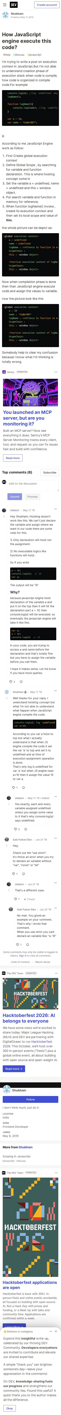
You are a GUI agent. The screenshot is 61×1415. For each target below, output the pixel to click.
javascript (34, 54)
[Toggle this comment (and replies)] (4, 516)
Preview (32, 496)
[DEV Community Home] (13, 4)
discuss (18, 54)
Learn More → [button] (14, 1326)
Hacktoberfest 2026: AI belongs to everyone (29, 1018)
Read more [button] (13, 458)
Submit (14, 496)
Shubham (17, 13)
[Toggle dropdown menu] (56, 372)
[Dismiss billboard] (56, 1331)
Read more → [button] (13, 1068)
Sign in (23, 955)
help (7, 54)
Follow (30, 1099)
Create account (47, 4)
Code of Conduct (20, 961)
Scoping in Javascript (16, 1158)
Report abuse (42, 961)
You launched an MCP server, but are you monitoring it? (27, 418)
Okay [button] (9, 1408)
